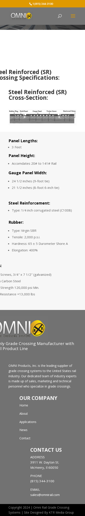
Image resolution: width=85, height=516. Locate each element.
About (23, 413)
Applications (27, 422)
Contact (25, 438)
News (23, 430)
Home (23, 405)
